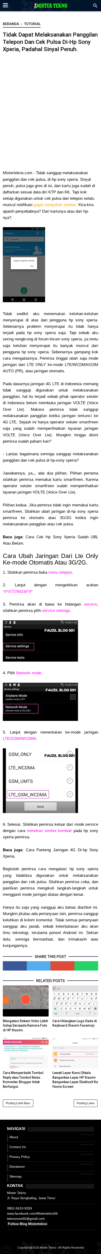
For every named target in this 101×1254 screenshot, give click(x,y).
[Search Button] (95, 6)
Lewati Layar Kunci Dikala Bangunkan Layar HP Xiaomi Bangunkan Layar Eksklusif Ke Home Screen (75, 1079)
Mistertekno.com (17, 173)
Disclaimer (17, 1166)
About (13, 1137)
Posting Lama (85, 1103)
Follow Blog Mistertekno (27, 1224)
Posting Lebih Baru (18, 1103)
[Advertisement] (50, 114)
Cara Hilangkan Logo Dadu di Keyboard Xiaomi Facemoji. (74, 1023)
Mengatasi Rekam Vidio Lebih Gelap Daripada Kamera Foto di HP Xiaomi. (25, 1025)
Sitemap (15, 1176)
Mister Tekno (48, 1247)
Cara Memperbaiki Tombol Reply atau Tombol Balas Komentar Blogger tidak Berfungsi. (23, 1079)
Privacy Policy (19, 1157)
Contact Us (17, 1147)
